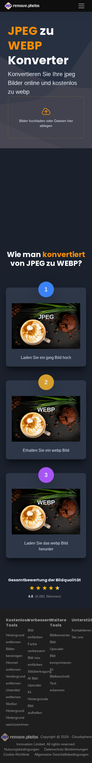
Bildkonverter (60, 635)
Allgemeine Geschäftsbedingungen (61, 754)
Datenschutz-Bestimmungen (66, 749)
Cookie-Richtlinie (16, 754)
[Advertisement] (46, 194)
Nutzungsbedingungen (21, 749)
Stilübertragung (40, 671)
